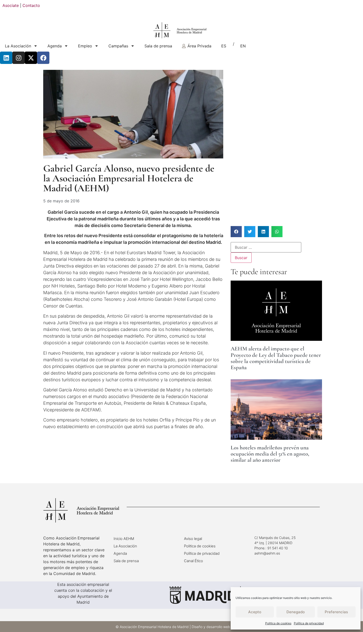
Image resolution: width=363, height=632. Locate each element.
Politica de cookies (278, 623)
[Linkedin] (6, 58)
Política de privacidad (309, 623)
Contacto (31, 5)
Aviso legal (193, 538)
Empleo (85, 45)
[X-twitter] (31, 58)
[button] (236, 231)
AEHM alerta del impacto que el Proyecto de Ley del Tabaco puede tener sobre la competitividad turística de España (276, 358)
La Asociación (18, 45)
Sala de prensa (158, 45)
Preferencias (336, 612)
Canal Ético (193, 560)
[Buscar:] (266, 247)
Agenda (54, 45)
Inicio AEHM (124, 538)
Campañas (118, 45)
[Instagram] (18, 58)
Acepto (254, 612)
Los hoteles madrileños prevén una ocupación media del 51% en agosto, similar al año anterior (270, 454)
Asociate (10, 5)
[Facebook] (43, 58)
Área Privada (199, 45)
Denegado (295, 612)
